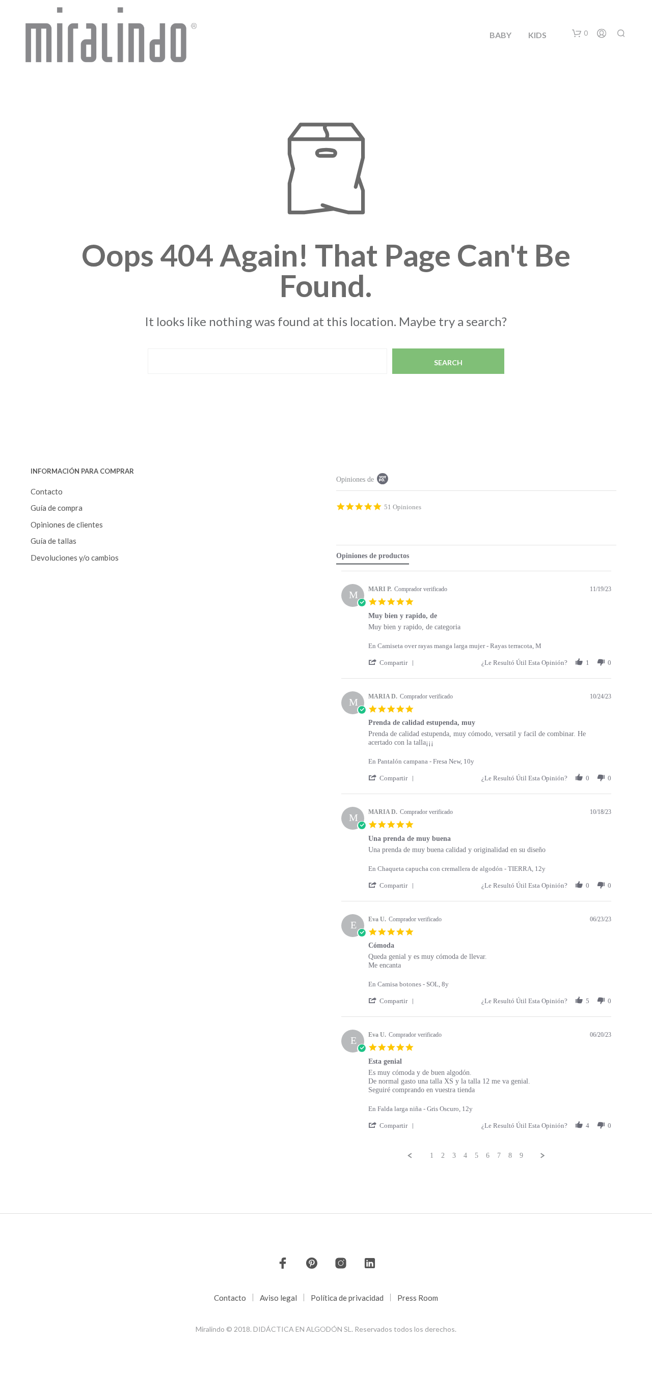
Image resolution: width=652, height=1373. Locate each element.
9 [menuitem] (521, 1155)
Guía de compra (57, 507)
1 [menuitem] (431, 1155)
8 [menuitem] (510, 1155)
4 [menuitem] (465, 1155)
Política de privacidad (347, 1297)
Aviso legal (278, 1297)
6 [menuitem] (488, 1155)
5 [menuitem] (476, 1155)
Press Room (417, 1297)
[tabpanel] (476, 865)
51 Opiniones (402, 507)
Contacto (47, 491)
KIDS (537, 35)
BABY (500, 35)
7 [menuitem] (499, 1155)
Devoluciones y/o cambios (75, 557)
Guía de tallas (53, 540)
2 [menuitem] (443, 1155)
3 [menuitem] (454, 1155)
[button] (580, 33)
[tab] (372, 558)
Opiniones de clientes (67, 524)
